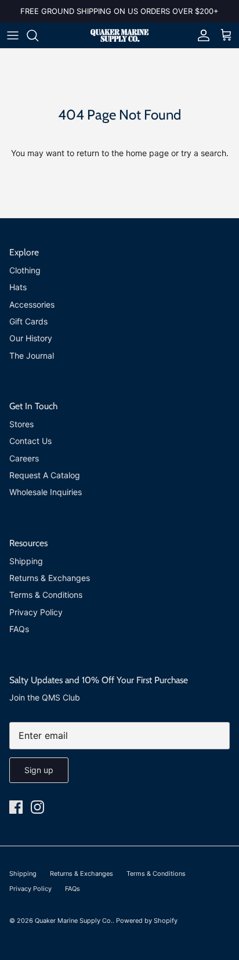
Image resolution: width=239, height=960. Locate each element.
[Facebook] (16, 807)
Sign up (38, 770)
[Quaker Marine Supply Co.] (119, 35)
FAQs (19, 629)
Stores (21, 424)
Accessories (32, 304)
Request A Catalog (44, 475)
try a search (203, 153)
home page (147, 153)
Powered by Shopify (147, 920)
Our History (30, 338)
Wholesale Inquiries (45, 492)
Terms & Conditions (45, 595)
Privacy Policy (36, 612)
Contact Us (30, 441)
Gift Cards (28, 321)
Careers (24, 458)
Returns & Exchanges (49, 578)
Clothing (25, 270)
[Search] (38, 35)
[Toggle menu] (13, 35)
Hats (18, 287)
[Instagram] (37, 807)
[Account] (200, 35)
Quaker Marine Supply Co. (74, 920)
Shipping (26, 561)
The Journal (31, 355)
